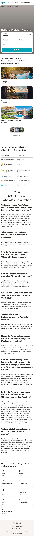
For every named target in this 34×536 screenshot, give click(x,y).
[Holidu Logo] (4, 2)
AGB (12, 531)
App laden (15, 2)
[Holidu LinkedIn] (17, 523)
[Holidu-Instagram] (13, 523)
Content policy (26, 531)
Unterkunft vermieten (25, 2)
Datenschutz (18, 531)
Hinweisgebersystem (17, 533)
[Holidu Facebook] (20, 523)
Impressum (6, 531)
